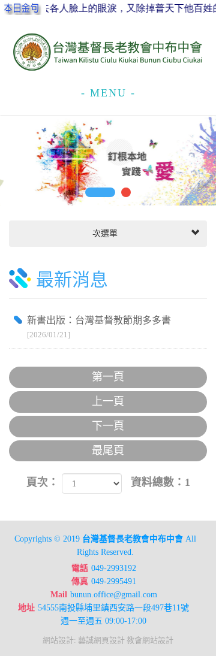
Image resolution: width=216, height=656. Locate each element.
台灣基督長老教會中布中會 (108, 52)
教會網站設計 (150, 640)
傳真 (79, 581)
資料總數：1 (160, 482)
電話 (79, 568)
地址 (26, 607)
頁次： (42, 482)
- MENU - (108, 93)
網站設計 (58, 640)
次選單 (104, 233)
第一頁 (108, 377)
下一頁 (108, 426)
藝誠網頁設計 (101, 640)
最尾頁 (108, 451)
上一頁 (108, 401)
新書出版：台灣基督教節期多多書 (99, 327)
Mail (58, 594)
